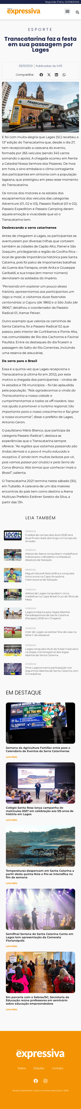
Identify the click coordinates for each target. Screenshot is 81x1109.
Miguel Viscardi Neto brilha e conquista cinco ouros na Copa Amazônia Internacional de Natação (49, 576)
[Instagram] (45, 1081)
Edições (39, 1068)
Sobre (22, 1068)
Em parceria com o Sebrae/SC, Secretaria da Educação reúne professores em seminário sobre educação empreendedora (37, 1000)
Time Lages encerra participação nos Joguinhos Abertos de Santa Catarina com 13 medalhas (51, 670)
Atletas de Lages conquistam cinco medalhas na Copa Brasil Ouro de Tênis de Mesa (51, 596)
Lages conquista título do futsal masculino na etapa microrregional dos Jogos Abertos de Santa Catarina (51, 652)
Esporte (40, 29)
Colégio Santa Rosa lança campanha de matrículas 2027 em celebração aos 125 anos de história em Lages (40, 811)
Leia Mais (11, 756)
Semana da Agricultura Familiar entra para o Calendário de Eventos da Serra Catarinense (38, 749)
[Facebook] (35, 1081)
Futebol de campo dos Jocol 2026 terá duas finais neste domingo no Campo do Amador (51, 538)
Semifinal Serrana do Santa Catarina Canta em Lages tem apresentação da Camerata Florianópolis (39, 937)
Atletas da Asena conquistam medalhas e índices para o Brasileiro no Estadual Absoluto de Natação (51, 556)
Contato (57, 1068)
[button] (67, 11)
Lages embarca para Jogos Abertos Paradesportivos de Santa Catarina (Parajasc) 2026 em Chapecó (47, 615)
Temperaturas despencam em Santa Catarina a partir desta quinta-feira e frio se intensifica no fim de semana (40, 874)
